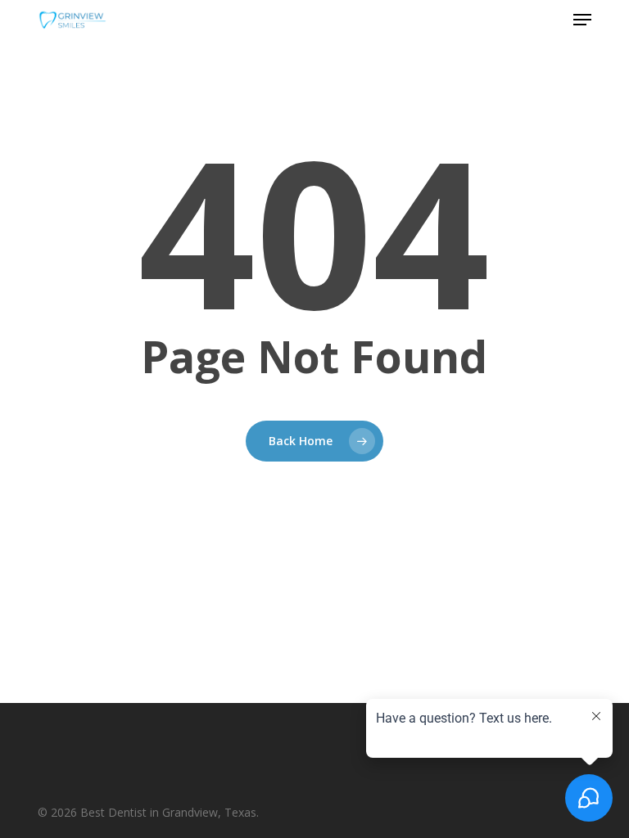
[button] (582, 19)
